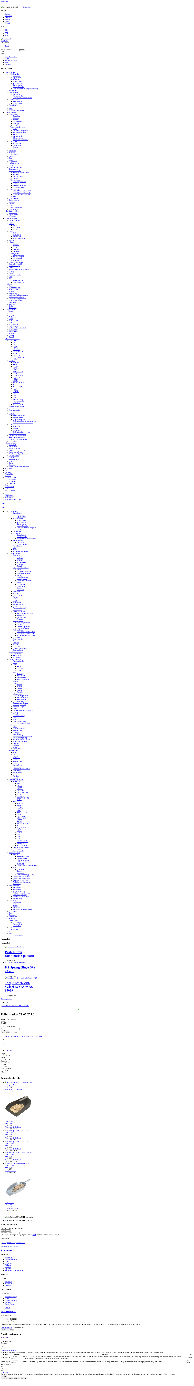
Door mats (12, 205)
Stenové (15, 428)
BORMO (16, 392)
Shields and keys (14, 266)
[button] (8, 1350)
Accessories (12, 216)
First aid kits (9, 474)
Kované (11, 315)
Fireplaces (12, 335)
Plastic (11, 286)
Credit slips (8, 1263)
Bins (10, 278)
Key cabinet (9, 468)
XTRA (15, 359)
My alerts (8, 1269)
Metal (15, 225)
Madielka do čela (18, 136)
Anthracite (12, 317)
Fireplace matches (10, 1171)
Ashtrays (8, 472)
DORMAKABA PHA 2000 (22, 191)
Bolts (10, 158)
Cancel (4, 1376)
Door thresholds (14, 198)
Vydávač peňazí (14, 456)
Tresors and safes (11, 412)
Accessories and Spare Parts (22, 194)
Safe (11, 425)
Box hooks (16, 227)
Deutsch (7, 23)
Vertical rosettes (18, 83)
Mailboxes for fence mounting (18, 295)
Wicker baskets (13, 331)
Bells (6, 470)
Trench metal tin (14, 200)
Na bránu (16, 120)
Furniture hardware (12, 218)
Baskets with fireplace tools (17, 328)
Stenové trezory (18, 417)
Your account (6, 1250)
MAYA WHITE (18, 404)
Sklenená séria (13, 324)
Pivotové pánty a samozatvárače (19, 467)
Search (22, 49)
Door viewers (13, 154)
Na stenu (16, 118)
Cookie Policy (9, 1304)
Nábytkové (16, 426)
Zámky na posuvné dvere (21, 173)
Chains (11, 165)
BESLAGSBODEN (19, 357)
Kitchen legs (17, 235)
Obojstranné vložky (19, 187)
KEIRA (15, 379)
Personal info (9, 1258)
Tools (10, 933)
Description (8, 1050)
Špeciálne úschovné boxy (17, 437)
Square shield (17, 78)
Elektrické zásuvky (15, 275)
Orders (7, 1261)
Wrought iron (13, 293)
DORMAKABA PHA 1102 (22, 193)
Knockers (12, 152)
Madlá (15, 134)
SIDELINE (16, 355)
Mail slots (12, 304)
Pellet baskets (13, 330)
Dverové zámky (18, 176)
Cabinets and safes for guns (17, 434)
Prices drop (8, 1282)
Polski (7, 21)
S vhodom (16, 430)
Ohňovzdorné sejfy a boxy (21, 432)
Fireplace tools (10, 309)
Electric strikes (13, 169)
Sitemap (7, 1308)
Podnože (11, 273)
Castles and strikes (15, 171)
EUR (6, 32)
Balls (10, 107)
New (6, 62)
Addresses (8, 1265)
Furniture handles (14, 220)
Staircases (8, 476)
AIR (14, 342)
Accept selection (13, 1378)
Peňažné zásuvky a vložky (17, 454)
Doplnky (16, 147)
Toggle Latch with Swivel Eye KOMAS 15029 (19, 986)
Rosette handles (15, 79)
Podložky (16, 251)
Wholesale (8, 64)
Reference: (4, 1019)
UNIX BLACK (18, 375)
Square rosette (17, 85)
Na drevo (16, 246)
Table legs (16, 233)
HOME (15, 346)
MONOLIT (17, 364)
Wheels (11, 240)
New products (9, 1283)
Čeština (7, 17)
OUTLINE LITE (18, 351)
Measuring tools (18, 935)
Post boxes (12, 302)
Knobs (11, 109)
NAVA (15, 388)
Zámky (11, 463)
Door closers (14, 141)
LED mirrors (13, 408)
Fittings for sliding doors (17, 127)
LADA (15, 395)
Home (3, 503)
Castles (11, 267)
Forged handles (15, 99)
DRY (14, 344)
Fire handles (13, 90)
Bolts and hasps (14, 209)
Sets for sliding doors (19, 132)
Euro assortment (11, 443)
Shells (15, 129)
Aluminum (12, 291)
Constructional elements (16, 262)
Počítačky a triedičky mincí (17, 450)
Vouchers (8, 1267)
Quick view (9, 1084)
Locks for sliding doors (20, 130)
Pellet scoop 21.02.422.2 (13, 1149)
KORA (15, 390)
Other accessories (14, 410)
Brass (10, 322)
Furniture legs (17, 236)
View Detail (9, 1086)
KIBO (15, 370)
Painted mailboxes (15, 288)
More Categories (10, 490)
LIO (14, 397)
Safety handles (14, 92)
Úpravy (15, 183)
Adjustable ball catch (15, 167)
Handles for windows (12, 211)
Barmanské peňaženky (16, 452)
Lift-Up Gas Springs (19, 282)
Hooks (12, 224)
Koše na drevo (13, 326)
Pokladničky (13, 445)
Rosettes (11, 204)
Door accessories (11, 112)
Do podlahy (17, 116)
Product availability (11, 60)
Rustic (15, 229)
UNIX (15, 373)
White (11, 311)
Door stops (13, 114)
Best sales (8, 1285)
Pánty (11, 461)
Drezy (11, 277)
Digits (11, 306)
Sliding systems (18, 138)
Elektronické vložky (19, 185)
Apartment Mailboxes (16, 300)
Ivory (10, 313)
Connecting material (15, 264)
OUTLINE (16, 350)
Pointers (11, 156)
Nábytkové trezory (19, 419)
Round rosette (17, 81)
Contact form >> (28, 7)
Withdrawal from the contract (14, 1270)
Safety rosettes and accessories (22, 98)
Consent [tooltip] (5, 1337)
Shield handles (14, 74)
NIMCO (12, 361)
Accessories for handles (16, 110)
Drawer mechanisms (15, 260)
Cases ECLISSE (11, 478)
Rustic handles (13, 105)
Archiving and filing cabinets (18, 439)
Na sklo (15, 244)
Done (6, 2)
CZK (6, 30)
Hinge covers (13, 162)
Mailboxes (9, 284)
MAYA (15, 384)
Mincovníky (13, 446)
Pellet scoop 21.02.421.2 (13, 1208)
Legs (11, 231)
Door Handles (10, 72)
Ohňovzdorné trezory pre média (23, 423)
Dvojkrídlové (13, 483)
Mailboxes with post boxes (17, 299)
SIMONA (16, 362)
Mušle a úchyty (14, 459)
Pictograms (12, 151)
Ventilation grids (14, 163)
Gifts (6, 485)
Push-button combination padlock (19, 954)
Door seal (12, 202)
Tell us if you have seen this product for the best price (21, 1036)
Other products (9, 487)
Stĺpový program (18, 255)
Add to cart (5, 1031)
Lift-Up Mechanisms (16, 280)
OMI (14, 393)
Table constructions (19, 238)
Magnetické (16, 174)
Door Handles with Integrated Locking (25, 88)
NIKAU (15, 381)
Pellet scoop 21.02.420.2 (13, 1127)
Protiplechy (16, 178)
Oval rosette (13, 213)
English (7, 14)
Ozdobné (16, 249)
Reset (2, 2)
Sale (6, 488)
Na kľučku (16, 123)
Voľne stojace (17, 121)
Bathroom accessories (13, 339)
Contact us (8, 1306)
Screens (11, 333)
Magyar (7, 19)
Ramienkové (17, 145)
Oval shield (16, 76)
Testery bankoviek (15, 448)
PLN (6, 35)
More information (6, 1328)
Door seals (12, 196)
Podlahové (16, 149)
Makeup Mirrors (18, 399)
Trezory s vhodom (19, 415)
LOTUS (15, 366)
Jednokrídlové (13, 481)
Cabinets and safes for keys (17, 435)
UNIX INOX (17, 377)
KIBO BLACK (18, 372)
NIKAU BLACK (18, 383)
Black (11, 319)
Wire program (14, 253)
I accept (11, 1329)
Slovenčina (8, 16)
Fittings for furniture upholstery (19, 269)
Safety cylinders (15, 180)
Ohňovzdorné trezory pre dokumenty (25, 421)
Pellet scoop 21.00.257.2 (13, 1160)
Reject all (4, 1378)
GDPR (7, 59)
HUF (6, 33)
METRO (16, 368)
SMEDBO (13, 341)
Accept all (23, 1378)
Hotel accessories (18, 401)
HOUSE (15, 348)
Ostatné (15, 125)
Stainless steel (13, 289)
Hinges (11, 160)
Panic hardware (15, 189)
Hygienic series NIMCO (17, 406)
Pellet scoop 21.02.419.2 (13, 1138)
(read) (34, 1235)
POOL (15, 353)
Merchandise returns (11, 1259)
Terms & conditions (11, 57)
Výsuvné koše (17, 258)
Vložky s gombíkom (19, 182)
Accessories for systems (20, 140)
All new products (6, 999)
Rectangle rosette (18, 87)
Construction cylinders (16, 207)
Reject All (4, 1329)
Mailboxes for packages (16, 297)
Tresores (12, 414)
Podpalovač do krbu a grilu (13, 1089)
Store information (8, 1312)
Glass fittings (10, 457)
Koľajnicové (17, 143)
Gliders (11, 271)
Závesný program (18, 257)
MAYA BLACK (18, 386)
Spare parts (16, 403)
